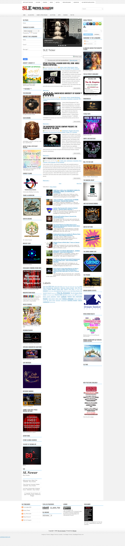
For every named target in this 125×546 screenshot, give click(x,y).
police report (59, 298)
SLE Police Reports (75, 291)
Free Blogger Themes (67, 534)
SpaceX (49, 293)
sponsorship (64, 300)
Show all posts (73, 60)
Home (24, 15)
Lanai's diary (60, 289)
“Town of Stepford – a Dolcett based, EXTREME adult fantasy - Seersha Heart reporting (65, 200)
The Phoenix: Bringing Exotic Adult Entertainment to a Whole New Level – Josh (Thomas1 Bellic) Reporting (66, 260)
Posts (87, 41)
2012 (56, 286)
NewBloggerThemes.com (78, 534)
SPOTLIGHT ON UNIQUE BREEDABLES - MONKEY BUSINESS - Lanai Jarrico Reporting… (66, 251)
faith (62, 160)
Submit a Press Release (42, 15)
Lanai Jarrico (52, 289)
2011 (53, 286)
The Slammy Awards (50, 294)
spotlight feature (72, 300)
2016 (64, 286)
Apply (59, 15)
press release (63, 99)
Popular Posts (88, 34)
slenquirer (58, 300)
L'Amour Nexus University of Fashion (51, 99)
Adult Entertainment (48, 288)
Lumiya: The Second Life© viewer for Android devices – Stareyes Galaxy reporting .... (65, 208)
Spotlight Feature (28, 2)
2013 (58, 286)
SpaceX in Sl (53, 293)
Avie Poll (77, 288)
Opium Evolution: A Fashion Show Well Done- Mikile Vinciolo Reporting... (61, 64)
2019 (69, 286)
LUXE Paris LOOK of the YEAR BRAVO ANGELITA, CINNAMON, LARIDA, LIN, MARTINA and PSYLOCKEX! (66, 191)
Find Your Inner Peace (52, 40)
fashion (61, 67)
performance (70, 160)
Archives (97, 34)
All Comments (89, 43)
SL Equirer (77, 289)
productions (50, 68)
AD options (77, 286)
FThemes (48, 534)
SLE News (68, 291)
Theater (68, 132)
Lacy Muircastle (27, 513)
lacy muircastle (77, 296)
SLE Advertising (57, 291)
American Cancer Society (67, 288)
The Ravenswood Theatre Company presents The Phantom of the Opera (60, 127)
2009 (47, 286)
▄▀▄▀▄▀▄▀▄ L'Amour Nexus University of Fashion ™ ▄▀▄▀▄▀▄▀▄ (62, 94)
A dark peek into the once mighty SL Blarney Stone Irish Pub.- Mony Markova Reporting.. (66, 234)
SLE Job (64, 291)
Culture (38, 2)
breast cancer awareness (49, 296)
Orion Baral (71, 289)
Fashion (45, 2)
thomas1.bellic (52, 302)
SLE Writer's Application (88, 2)
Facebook (65, 15)
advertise (65, 294)
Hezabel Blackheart (75, 97)
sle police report (51, 300)
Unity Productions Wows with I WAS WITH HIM (59, 158)
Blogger (32, 495)
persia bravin (51, 298)
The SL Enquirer (67, 68)
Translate (34, 33)
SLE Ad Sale (51, 291)
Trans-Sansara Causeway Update (31, 484)
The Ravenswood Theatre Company (57, 132)
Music (51, 2)
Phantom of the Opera (74, 130)
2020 (71, 286)
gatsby (65, 67)
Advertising (57, 288)
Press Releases (67, 2)
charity (58, 296)
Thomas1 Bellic (58, 294)
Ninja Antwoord (27, 517)
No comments (76, 68)
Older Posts (79, 183)
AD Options (52, 15)
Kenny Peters (26, 510)
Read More (77, 88)
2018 (66, 286)
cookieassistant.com (5, 537)
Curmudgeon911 (27, 507)
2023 (73, 286)
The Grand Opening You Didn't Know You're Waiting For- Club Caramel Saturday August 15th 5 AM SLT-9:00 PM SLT (66, 226)
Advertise (76, 2)
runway (55, 68)
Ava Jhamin (63, 97)
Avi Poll (58, 2)
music (65, 160)
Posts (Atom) (53, 186)
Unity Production (52, 162)
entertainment (65, 130)
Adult (81, 286)
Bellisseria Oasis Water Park (30, 480)
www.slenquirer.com (68, 511)
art (60, 160)
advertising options (71, 294)
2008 (44, 286)
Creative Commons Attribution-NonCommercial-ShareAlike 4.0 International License (71, 514)
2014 (61, 286)
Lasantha (60, 534)
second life (60, 68)
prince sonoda (77, 298)
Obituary (66, 289)
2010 (49, 286)
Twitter (72, 15)
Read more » (46, 90)
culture (63, 296)
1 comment (74, 132)
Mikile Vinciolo (70, 67)
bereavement (79, 294)
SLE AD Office (31, 15)
